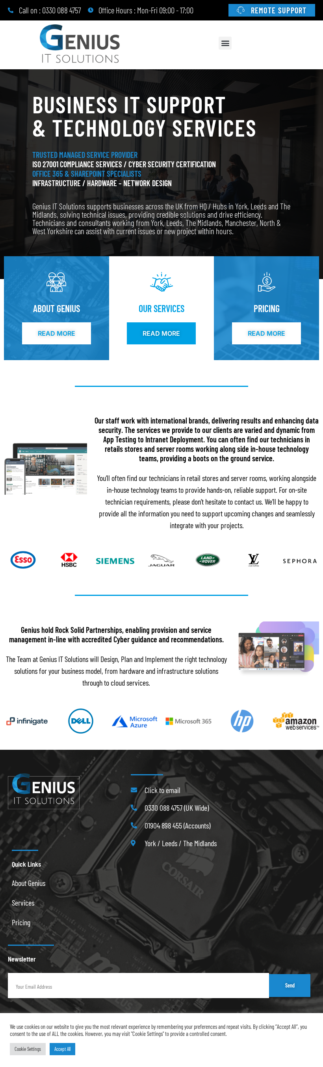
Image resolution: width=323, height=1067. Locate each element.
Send (290, 985)
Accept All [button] (62, 1049)
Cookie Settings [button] (28, 1049)
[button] (225, 43)
